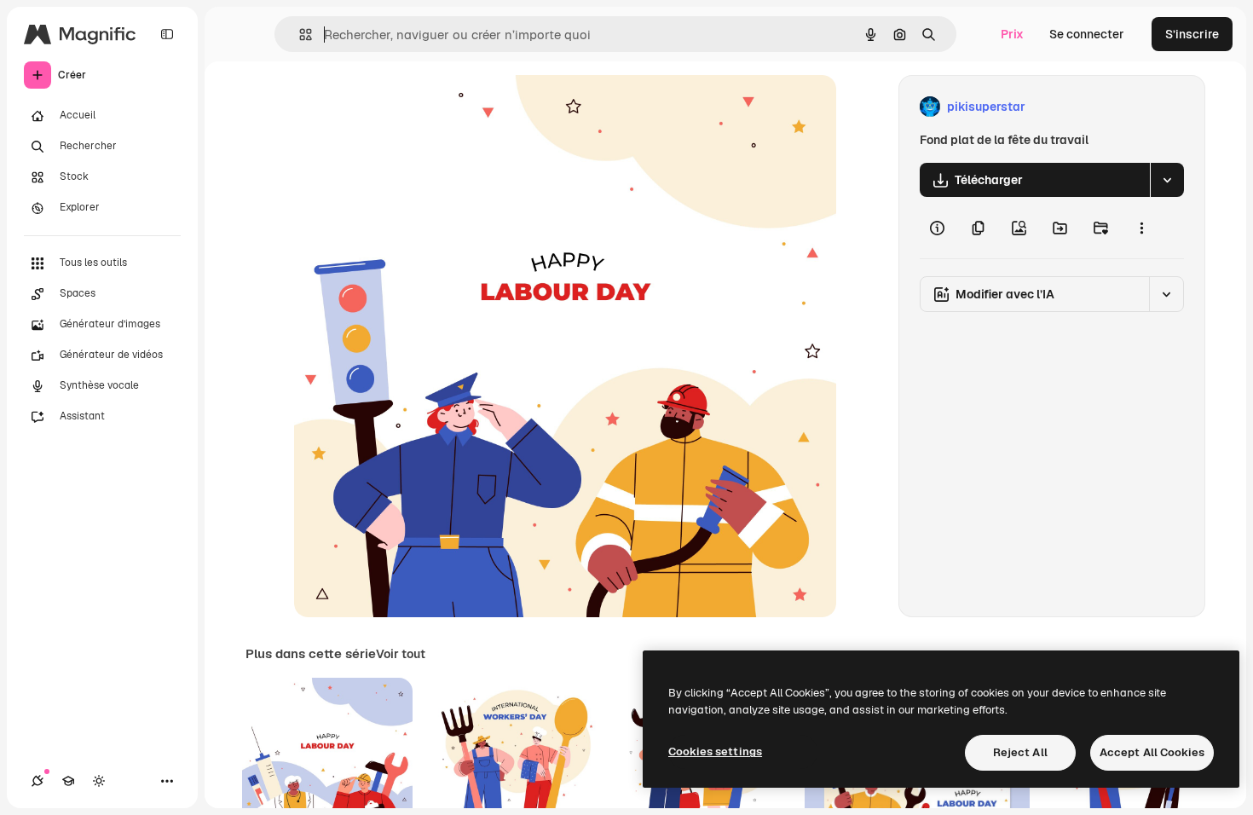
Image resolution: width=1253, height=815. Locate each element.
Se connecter (1086, 34)
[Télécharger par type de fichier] (1167, 180)
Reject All (1020, 752)
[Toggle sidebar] (167, 34)
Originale (406, 107)
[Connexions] (37, 781)
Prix (1012, 34)
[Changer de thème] (99, 781)
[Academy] (68, 781)
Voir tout (400, 654)
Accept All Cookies (1152, 752)
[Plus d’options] (1141, 228)
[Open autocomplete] (298, 34)
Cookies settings (715, 751)
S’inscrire (1192, 34)
